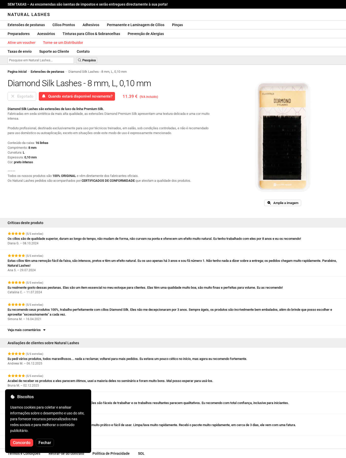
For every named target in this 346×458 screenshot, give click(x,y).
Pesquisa (89, 60)
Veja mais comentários (25, 330)
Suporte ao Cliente (54, 51)
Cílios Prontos (63, 25)
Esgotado (24, 96)
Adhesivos (91, 25)
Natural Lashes (29, 14)
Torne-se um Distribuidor (63, 43)
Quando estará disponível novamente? (79, 96)
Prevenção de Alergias (146, 34)
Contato (83, 51)
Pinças (177, 25)
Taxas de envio (20, 51)
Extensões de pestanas (26, 25)
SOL (141, 453)
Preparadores (19, 34)
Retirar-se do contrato (66, 453)
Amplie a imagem (284, 203)
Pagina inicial (17, 72)
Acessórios (46, 34)
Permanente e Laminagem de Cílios (135, 25)
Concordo (21, 442)
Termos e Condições (24, 453)
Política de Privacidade (111, 453)
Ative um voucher (21, 43)
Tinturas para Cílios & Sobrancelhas (91, 34)
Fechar (45, 442)
